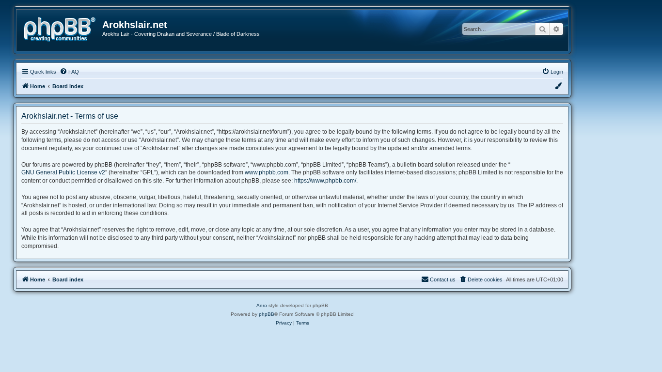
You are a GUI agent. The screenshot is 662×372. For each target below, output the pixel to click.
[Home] (63, 28)
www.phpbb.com (266, 172)
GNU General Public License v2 (63, 172)
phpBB (266, 314)
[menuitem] (69, 72)
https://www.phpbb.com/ (325, 180)
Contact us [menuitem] (443, 279)
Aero (261, 305)
